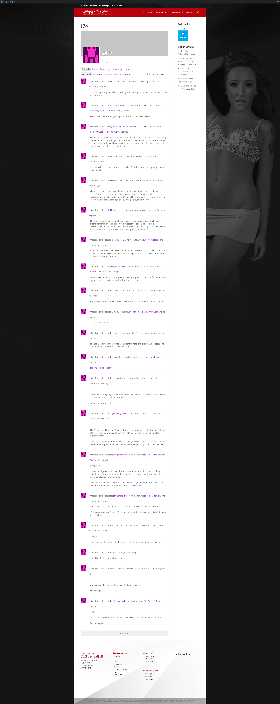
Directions (117, 667)
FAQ (115, 659)
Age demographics (118, 413)
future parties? (116, 378)
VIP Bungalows (149, 674)
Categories (176, 12)
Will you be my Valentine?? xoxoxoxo (126, 266)
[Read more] (158, 444)
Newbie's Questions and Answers (104, 110)
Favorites (108, 74)
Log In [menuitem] (7, 2)
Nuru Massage (149, 679)
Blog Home (148, 12)
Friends (104, 68)
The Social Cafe (151, 601)
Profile (95, 68)
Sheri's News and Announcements (147, 290)
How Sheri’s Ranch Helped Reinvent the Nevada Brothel (186, 71)
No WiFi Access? (117, 81)
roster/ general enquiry (120, 454)
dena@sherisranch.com (100, 367)
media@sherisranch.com (89, 660)
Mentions (97, 74)
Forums (128, 68)
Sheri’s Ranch (162, 12)
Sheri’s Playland (150, 676)
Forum (189, 12)
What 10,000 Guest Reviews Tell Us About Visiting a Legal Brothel (187, 61)
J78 (90, 81)
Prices (116, 661)
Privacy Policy (118, 674)
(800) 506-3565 (86, 667)
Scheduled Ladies (150, 659)
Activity (86, 68)
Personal (86, 74)
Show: (149, 74)
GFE (112, 568)
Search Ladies (149, 661)
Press (115, 672)
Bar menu (114, 290)
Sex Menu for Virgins (119, 239)
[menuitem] (2, 1)
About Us (117, 656)
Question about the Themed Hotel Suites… (129, 105)
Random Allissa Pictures (121, 601)
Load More (124, 633)
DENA (113, 356)
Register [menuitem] (13, 2)
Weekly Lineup (149, 656)
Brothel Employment (120, 669)
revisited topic (116, 156)
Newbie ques (116, 180)
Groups (117, 68)
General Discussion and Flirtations (143, 356)
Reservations (118, 664)
